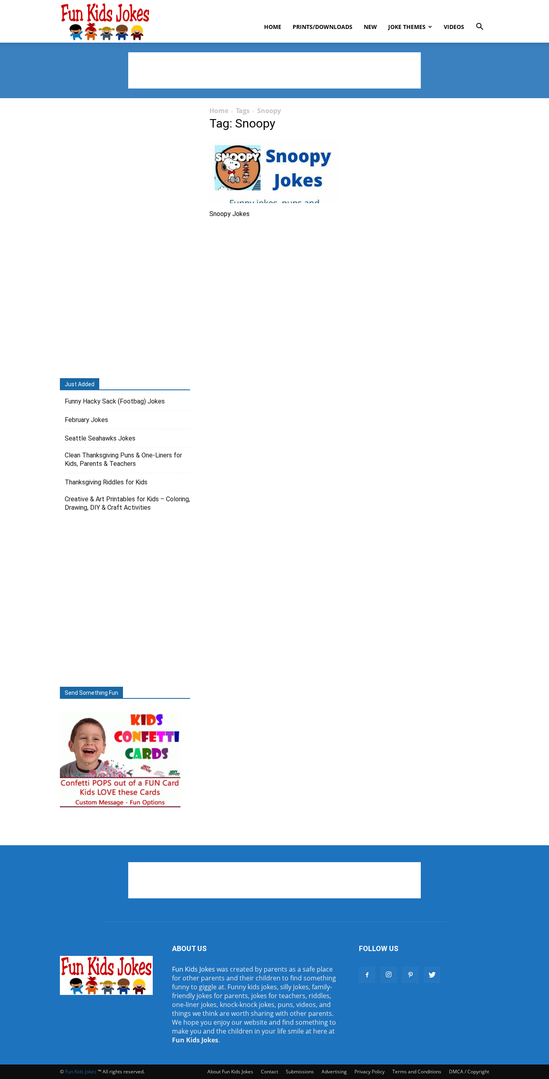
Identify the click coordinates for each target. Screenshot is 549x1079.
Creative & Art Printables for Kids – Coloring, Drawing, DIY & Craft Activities (127, 503)
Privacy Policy (369, 1071)
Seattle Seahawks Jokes (100, 438)
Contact (269, 1071)
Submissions (300, 1071)
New (370, 27)
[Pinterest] (410, 975)
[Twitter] (432, 975)
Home (272, 27)
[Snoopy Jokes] (274, 171)
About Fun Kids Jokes (230, 1071)
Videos (454, 27)
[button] (479, 27)
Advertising (334, 1071)
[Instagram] (389, 975)
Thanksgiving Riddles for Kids (106, 482)
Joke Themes (407, 27)
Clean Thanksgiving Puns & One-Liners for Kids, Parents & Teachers (123, 459)
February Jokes (86, 420)
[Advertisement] (274, 70)
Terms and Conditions (416, 1071)
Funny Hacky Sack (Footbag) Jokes (115, 401)
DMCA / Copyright (469, 1071)
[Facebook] (367, 975)
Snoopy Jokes (229, 214)
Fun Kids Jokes (193, 969)
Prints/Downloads (322, 27)
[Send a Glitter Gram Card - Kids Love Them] (120, 807)
